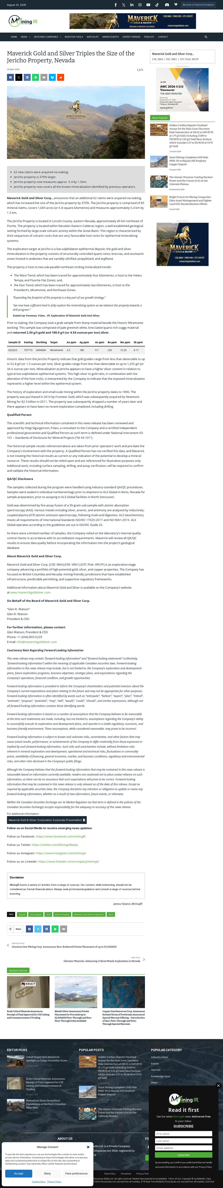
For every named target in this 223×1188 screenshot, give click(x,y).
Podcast (149, 37)
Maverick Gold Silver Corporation (89, 914)
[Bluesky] (52, 77)
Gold (48, 914)
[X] (18, 77)
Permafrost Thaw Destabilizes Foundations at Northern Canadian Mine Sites (46, 1104)
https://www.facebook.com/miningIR (61, 836)
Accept (18, 1173)
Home (14, 37)
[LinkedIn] (27, 77)
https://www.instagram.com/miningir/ (61, 853)
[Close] (218, 1086)
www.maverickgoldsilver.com (30, 592)
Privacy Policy (54, 1181)
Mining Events (110, 37)
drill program (36, 914)
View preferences (76, 1173)
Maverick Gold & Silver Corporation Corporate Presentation (46, 820)
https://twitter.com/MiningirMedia (55, 845)
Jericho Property (62, 914)
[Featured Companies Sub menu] (60, 37)
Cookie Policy (39, 1181)
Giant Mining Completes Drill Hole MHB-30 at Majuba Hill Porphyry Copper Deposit (188, 161)
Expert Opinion (131, 37)
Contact (163, 37)
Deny (47, 1173)
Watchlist (93, 37)
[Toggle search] (206, 37)
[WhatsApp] (35, 77)
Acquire (22, 914)
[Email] (43, 77)
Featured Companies (46, 37)
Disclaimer (126, 1173)
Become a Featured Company (198, 4)
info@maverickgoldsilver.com (37, 642)
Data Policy (110, 1173)
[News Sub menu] (29, 37)
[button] (88, 1147)
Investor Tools (74, 37)
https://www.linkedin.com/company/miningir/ (68, 861)
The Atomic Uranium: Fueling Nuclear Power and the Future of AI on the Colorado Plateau (191, 181)
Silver (110, 914)
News (24, 37)
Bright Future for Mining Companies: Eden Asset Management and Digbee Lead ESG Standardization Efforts (190, 201)
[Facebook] (10, 77)
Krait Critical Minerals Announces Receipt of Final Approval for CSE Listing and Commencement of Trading (28, 1014)
